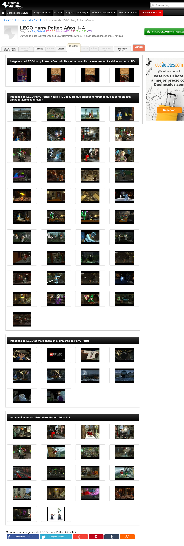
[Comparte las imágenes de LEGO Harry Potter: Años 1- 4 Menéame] (127, 536)
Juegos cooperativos (18, 13)
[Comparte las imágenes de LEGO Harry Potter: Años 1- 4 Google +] (80, 536)
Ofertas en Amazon (151, 12)
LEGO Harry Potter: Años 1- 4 (10, 49)
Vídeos (61, 48)
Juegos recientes (42, 12)
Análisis (58, 12)
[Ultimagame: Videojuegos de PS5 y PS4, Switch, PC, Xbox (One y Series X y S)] (12, 5)
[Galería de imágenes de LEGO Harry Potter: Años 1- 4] (22, 75)
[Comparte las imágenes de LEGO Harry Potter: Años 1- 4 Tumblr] (111, 536)
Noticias (39, 48)
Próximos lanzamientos (103, 12)
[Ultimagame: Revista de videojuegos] (3, 13)
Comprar (139, 47)
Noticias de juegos (128, 12)
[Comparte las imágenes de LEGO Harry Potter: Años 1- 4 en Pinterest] (96, 536)
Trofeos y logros (122, 49)
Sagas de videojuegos (77, 12)
